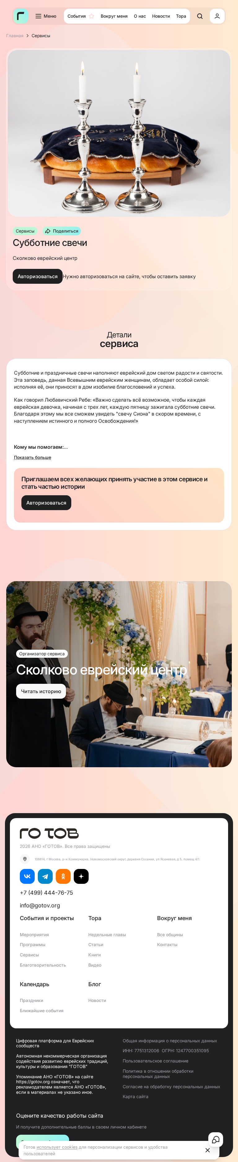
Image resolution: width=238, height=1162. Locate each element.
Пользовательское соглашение (155, 1060)
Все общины (170, 934)
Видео (94, 965)
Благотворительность (43, 965)
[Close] (207, 1150)
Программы (32, 944)
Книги (94, 954)
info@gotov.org (40, 905)
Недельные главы (107, 934)
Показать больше (32, 457)
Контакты (167, 944)
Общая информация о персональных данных (170, 1040)
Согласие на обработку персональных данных (171, 1086)
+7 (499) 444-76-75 (46, 892)
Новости (97, 1000)
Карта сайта (135, 1096)
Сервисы (29, 954)
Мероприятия (34, 934)
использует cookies (57, 1147)
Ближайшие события (42, 1010)
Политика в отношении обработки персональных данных (158, 1073)
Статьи (95, 944)
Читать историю (41, 691)
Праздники (31, 1000)
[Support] (215, 1139)
